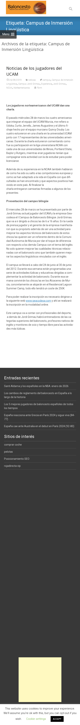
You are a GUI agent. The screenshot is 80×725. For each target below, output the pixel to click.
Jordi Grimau (59, 84)
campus (47, 80)
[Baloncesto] (23, 7)
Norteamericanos (22, 88)
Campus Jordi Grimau (29, 84)
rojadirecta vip (12, 465)
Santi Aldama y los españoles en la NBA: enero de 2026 (36, 386)
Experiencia (46, 84)
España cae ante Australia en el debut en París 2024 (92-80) (39, 426)
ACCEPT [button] (57, 719)
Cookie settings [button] (36, 719)
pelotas (8, 451)
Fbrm (39, 88)
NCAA (9, 88)
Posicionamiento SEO (16, 458)
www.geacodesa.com (38, 300)
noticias (32, 80)
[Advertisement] (40, 679)
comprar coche (13, 444)
